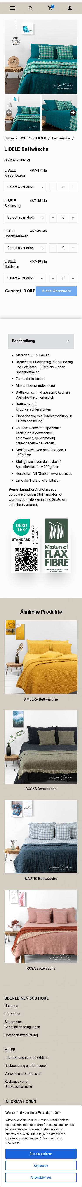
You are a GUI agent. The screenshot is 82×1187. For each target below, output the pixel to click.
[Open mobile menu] (12, 8)
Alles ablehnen (41, 1177)
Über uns (11, 1006)
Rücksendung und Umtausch (26, 1066)
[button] (50, 8)
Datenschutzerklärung (21, 1035)
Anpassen (41, 1165)
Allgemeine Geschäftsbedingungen (22, 1024)
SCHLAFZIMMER (33, 138)
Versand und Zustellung (23, 1073)
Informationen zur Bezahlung (26, 1057)
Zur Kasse (12, 1014)
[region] (41, 1146)
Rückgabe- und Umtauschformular (18, 1084)
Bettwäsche (61, 138)
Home (9, 138)
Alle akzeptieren (41, 1154)
